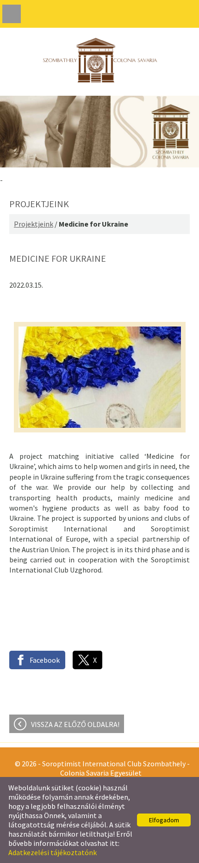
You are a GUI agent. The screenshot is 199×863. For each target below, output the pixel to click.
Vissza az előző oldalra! (75, 724)
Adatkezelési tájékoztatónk (52, 852)
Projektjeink (33, 223)
